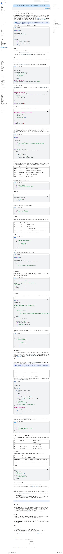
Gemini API (16, 11)
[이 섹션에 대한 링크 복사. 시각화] (16, 127)
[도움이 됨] (31, 542)
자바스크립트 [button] (18, 27)
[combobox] (37, 1)
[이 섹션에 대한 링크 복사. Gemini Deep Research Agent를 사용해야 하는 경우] (34, 435)
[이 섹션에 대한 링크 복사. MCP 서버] (17, 216)
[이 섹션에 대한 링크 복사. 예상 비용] (17, 490)
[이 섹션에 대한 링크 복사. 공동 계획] (17, 57)
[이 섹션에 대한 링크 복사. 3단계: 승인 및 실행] (20, 106)
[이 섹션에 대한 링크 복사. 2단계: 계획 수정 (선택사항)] (22, 85)
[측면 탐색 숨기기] (9, 552)
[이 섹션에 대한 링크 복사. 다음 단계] (17, 536)
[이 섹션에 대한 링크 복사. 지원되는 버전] (19, 48)
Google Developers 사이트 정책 (19, 547)
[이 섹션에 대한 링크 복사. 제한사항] (17, 525)
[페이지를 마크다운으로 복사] (31, 13)
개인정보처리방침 (14, 552)
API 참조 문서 (4, 2)
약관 (11, 552)
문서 (1, 2)
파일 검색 (14, 252)
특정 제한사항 (38, 533)
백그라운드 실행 (38, 18)
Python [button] (15, 27)
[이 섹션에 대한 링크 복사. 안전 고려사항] (19, 504)
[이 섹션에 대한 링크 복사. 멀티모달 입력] (19, 293)
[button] (4, 26)
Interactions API (20, 5)
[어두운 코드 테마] (47, 28)
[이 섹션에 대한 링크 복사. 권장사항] (17, 514)
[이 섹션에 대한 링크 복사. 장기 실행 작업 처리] (21, 350)
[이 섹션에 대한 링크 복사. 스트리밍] (17, 358)
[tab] (15, 27)
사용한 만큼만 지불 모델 (35, 486)
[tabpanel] (31, 37)
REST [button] (22, 27)
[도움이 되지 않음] (32, 542)
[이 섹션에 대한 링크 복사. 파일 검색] (17, 250)
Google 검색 (20, 533)
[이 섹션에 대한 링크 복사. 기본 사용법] (17, 234)
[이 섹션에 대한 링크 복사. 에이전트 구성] (19, 451)
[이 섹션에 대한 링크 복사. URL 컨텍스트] (18, 191)
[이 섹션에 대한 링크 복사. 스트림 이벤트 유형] (19, 368)
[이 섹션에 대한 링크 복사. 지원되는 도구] (19, 161)
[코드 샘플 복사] (48, 28)
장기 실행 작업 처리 (43, 19)
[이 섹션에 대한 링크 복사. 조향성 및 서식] (19, 271)
